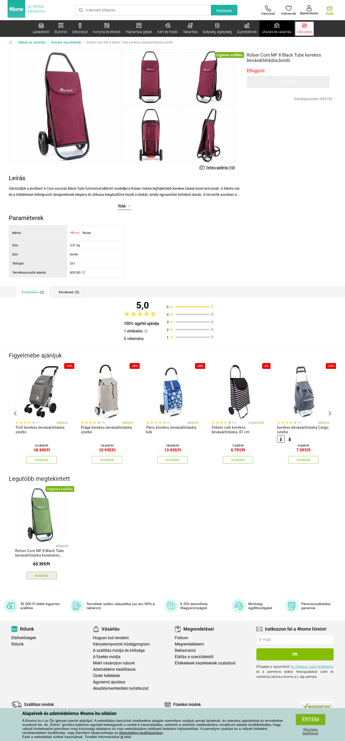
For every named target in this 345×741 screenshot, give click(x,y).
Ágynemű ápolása (109, 682)
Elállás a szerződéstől (194, 657)
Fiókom (181, 638)
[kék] (289, 438)
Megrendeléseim (189, 644)
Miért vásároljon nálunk (114, 663)
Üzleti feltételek (106, 676)
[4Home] (12, 42)
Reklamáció (185, 650)
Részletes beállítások (310, 731)
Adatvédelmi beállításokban (141, 733)
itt (121, 737)
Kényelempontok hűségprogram (121, 644)
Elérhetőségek (23, 638)
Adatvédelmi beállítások (114, 669)
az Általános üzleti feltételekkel (312, 666)
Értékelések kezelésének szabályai (205, 663)
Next (329, 413)
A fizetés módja (106, 657)
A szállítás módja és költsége (119, 650)
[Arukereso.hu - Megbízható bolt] (317, 706)
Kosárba (288, 81)
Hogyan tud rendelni (111, 638)
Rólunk (17, 644)
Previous (15, 413)
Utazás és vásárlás (31, 42)
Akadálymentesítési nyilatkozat (121, 688)
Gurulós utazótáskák (66, 42)
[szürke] (280, 438)
